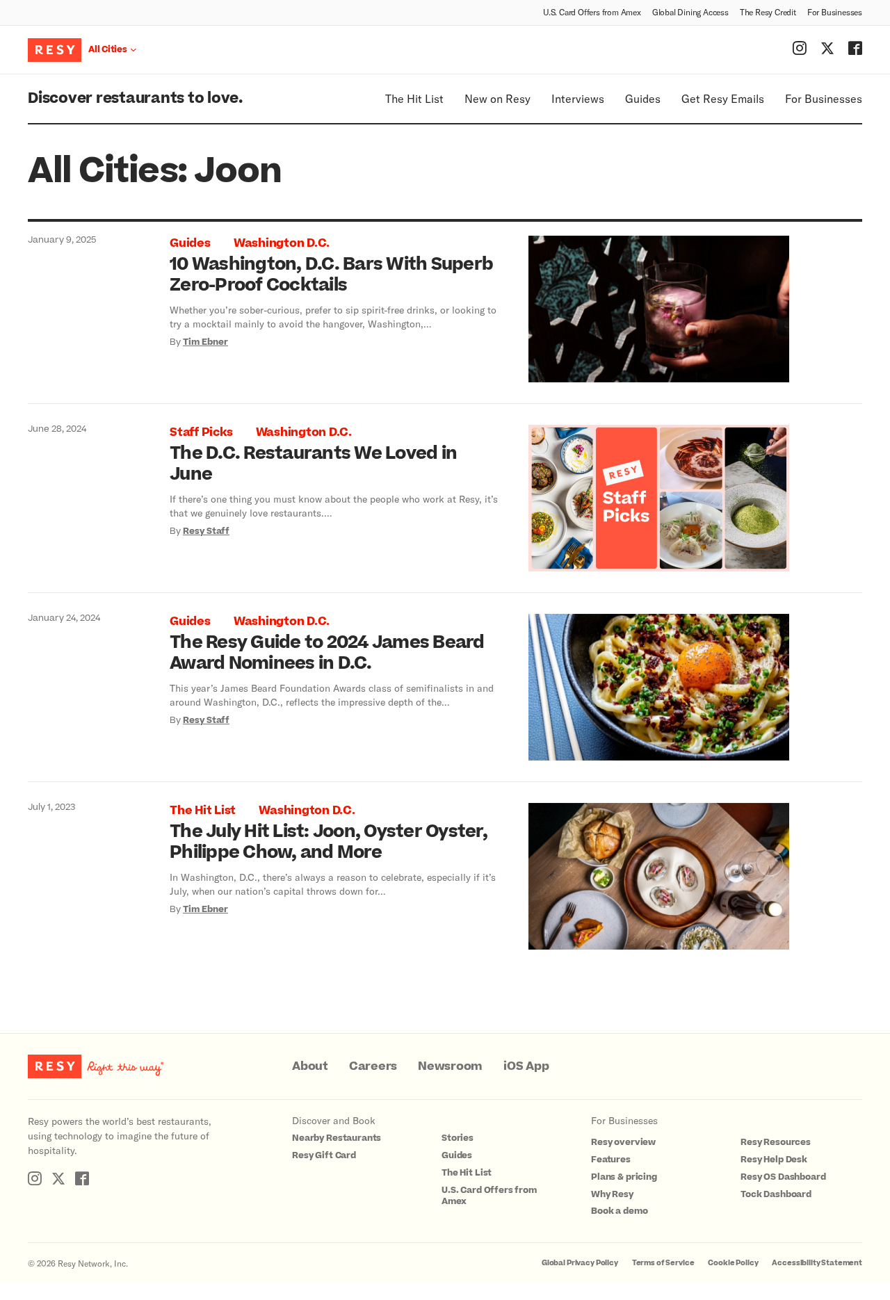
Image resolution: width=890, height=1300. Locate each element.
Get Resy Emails (722, 98)
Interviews (577, 98)
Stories (458, 1138)
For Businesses (834, 12)
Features (611, 1159)
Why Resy (612, 1194)
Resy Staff (206, 531)
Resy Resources (776, 1142)
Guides (643, 98)
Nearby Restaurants (336, 1138)
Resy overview (623, 1142)
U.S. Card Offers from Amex (592, 12)
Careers (373, 1066)
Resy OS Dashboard (783, 1177)
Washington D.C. (282, 243)
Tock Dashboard (776, 1194)
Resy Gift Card (324, 1155)
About (310, 1066)
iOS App (526, 1066)
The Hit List (414, 98)
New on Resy (497, 98)
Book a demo (619, 1211)
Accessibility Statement (817, 1263)
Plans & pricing (624, 1177)
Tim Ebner (205, 342)
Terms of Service (663, 1263)
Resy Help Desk (774, 1159)
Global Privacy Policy (580, 1263)
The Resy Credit (768, 12)
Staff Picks (201, 432)
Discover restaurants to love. (135, 98)
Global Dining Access (690, 12)
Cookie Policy (733, 1263)
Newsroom (450, 1066)
